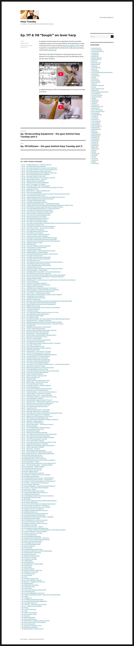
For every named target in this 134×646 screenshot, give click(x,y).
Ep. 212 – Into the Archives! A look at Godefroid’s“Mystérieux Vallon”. (39, 335)
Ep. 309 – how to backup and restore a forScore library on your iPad (38, 177)
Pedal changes (95, 134)
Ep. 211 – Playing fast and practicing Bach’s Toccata (34, 336)
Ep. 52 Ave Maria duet (27, 565)
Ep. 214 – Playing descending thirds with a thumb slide (35, 332)
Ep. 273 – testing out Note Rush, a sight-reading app (35, 236)
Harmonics (94, 105)
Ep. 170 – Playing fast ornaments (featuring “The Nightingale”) (37, 403)
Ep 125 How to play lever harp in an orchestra (33, 473)
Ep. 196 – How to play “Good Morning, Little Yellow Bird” (36, 361)
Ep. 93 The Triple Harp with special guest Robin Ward (35, 513)
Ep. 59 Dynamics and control (29, 554)
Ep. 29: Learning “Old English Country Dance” (33, 593)
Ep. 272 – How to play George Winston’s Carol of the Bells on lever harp (39, 237)
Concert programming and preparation (101, 72)
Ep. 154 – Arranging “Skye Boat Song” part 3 (33, 429)
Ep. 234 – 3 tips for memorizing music (31, 299)
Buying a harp (95, 64)
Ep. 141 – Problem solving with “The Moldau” (33, 447)
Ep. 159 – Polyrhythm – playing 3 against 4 (32, 421)
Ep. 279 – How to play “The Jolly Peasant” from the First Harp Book (38, 226)
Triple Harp (94, 163)
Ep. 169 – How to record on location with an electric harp (36, 405)
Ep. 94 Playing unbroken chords (29, 512)
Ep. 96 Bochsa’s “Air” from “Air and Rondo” (33, 509)
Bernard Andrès (95, 59)
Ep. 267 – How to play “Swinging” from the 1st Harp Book (36, 246)
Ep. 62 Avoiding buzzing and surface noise (32, 549)
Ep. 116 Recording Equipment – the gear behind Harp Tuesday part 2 (38, 486)
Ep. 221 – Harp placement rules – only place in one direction (36, 320)
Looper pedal (95, 124)
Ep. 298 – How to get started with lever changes (33, 195)
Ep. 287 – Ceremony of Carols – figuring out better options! (36, 213)
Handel (93, 103)
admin (22, 41)
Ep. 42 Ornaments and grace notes (30, 578)
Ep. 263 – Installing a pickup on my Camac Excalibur (34, 252)
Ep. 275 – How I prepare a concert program (32, 233)
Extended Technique (97, 85)
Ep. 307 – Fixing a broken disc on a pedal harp (33, 181)
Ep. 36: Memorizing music (28, 586)
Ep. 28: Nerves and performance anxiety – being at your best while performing (41, 595)
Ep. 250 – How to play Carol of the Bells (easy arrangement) (36, 273)
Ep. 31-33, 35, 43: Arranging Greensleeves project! (34, 590)
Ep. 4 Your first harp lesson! (28, 624)
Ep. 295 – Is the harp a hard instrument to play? (33, 200)
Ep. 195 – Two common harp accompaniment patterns (35, 362)
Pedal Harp (94, 135)
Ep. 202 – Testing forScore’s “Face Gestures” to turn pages (36, 351)
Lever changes (95, 121)
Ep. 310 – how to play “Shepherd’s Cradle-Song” (34, 176)
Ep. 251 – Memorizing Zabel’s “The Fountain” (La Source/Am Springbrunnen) (41, 272)
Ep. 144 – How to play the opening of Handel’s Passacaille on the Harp (39, 442)
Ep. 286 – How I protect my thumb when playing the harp (36, 215)
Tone (93, 157)
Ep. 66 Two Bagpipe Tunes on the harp (31, 543)
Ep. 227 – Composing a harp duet (30, 311)
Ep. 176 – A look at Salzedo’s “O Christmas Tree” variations (36, 393)
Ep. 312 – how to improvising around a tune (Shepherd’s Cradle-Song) (39, 173)
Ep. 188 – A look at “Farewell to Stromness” (32, 374)
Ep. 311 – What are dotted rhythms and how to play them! (36, 174)
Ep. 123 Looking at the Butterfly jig (30, 476)
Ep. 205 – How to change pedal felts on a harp (33, 346)
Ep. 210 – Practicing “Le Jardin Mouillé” (31, 338)
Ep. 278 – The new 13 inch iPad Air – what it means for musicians (38, 228)
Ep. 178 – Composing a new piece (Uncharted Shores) (35, 390)
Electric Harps (95, 82)
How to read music (96, 110)
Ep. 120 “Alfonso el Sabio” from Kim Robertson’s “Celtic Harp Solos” (39, 481)
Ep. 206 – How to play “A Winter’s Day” (31, 345)
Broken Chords (95, 62)
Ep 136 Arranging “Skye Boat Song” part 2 (32, 455)
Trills (93, 161)
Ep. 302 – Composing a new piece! (30, 189)
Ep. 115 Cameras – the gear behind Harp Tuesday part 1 (35, 487)
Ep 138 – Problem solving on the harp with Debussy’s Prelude (37, 452)
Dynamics (94, 79)
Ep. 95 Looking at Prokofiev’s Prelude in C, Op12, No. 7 (35, 510)
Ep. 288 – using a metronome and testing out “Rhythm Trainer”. (38, 212)
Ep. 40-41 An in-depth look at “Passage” (32, 580)
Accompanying (95, 48)
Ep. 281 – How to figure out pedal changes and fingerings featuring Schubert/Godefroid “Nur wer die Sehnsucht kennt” (51, 223)
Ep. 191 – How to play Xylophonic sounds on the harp (35, 369)
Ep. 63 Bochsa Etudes (27, 547)
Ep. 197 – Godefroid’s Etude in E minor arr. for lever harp (36, 359)
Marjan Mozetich (96, 126)
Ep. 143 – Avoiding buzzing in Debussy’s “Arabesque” (35, 444)
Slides (93, 152)
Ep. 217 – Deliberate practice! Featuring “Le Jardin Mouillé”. (36, 327)
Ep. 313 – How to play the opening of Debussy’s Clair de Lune (36, 171)
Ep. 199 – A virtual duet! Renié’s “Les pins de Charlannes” (36, 356)
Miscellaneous (95, 129)
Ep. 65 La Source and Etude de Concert (31, 544)
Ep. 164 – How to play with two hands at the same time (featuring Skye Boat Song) (42, 413)
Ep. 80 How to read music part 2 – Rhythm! (32, 526)
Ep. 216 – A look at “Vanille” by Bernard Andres (33, 328)
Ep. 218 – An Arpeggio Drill (28, 325)
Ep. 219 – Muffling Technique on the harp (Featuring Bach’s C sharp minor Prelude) (42, 324)
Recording (94, 144)
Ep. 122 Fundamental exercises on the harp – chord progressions (38, 478)
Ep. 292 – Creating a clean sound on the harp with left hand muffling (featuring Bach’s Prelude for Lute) (47, 205)
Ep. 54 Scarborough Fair (28, 562)
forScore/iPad (95, 93)
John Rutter (94, 119)
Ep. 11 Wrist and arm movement (29, 612)
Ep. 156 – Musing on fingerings (29, 426)
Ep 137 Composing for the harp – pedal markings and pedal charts (38, 453)
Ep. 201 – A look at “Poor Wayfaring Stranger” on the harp (36, 353)
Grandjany (94, 101)
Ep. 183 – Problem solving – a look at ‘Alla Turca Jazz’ (35, 382)
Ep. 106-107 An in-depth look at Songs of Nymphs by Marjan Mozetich (39, 500)
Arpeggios (94, 53)
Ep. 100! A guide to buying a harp (30, 502)
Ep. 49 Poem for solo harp (28, 569)
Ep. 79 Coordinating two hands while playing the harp (35, 528)
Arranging (94, 54)
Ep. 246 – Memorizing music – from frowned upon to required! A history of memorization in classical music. (49, 280)
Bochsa (93, 61)
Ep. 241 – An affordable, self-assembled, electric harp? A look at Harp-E (39, 288)
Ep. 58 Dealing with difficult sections (31, 556)
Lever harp (94, 122)
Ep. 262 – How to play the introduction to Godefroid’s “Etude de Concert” (40, 254)
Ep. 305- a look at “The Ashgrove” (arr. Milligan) (34, 184)
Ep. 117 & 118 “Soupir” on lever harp (30, 484)
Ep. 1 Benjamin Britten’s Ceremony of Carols (32, 629)
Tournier (25, 47)
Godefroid (94, 100)
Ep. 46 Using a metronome (28, 573)
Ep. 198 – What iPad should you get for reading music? (35, 358)
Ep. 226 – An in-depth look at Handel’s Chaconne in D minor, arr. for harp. (40, 312)
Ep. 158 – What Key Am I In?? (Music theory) (33, 423)
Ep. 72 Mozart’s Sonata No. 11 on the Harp (32, 533)
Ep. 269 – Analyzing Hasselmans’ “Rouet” (32, 242)
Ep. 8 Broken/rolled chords (28, 617)
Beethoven (94, 56)
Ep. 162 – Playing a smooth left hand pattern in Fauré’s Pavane (37, 416)
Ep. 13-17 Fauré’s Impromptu (29, 609)
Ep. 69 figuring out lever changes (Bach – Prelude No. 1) (35, 538)
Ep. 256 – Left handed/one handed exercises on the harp (36, 263)
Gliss (93, 98)
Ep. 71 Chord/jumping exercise (29, 534)
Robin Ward (94, 148)
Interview (94, 116)
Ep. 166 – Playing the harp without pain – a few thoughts (36, 410)
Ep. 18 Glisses (25, 608)
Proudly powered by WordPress (36, 639)
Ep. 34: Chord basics (26, 588)
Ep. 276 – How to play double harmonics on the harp (35, 231)
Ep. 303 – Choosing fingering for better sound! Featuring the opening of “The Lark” (42, 187)
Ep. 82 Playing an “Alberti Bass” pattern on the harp (34, 523)
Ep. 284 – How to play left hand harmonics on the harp (35, 218)
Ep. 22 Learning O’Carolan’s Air (29, 603)
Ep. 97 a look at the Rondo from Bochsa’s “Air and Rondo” (36, 507)
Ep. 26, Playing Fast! (27, 598)
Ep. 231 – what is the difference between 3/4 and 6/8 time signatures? (39, 304)
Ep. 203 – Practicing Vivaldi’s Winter (31, 349)
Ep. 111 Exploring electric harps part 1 (31, 494)
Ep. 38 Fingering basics (27, 583)
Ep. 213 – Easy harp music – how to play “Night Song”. (35, 333)
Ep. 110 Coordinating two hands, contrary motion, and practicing (38, 496)
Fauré (93, 87)
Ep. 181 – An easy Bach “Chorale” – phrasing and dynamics (36, 385)
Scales (93, 150)
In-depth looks (95, 114)
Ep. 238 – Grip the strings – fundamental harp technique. (36, 293)
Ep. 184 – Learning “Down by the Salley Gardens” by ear (35, 380)
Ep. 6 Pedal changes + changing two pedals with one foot (36, 621)
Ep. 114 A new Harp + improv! (29, 489)
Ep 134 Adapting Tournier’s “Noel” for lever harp (34, 458)
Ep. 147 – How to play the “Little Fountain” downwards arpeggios (38, 437)
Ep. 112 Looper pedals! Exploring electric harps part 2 (35, 492)
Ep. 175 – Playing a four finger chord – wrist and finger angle (37, 395)
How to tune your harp (97, 111)
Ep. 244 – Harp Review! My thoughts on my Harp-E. (34, 283)
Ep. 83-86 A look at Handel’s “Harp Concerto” (33, 522)
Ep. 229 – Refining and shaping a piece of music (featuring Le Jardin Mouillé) (41, 307)
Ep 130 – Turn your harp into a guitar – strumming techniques (37, 465)
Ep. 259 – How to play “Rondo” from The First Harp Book (36, 259)
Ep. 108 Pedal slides (26, 499)
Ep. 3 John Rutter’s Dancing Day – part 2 (32, 625)
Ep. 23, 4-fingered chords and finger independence (34, 601)
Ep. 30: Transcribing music (28, 591)
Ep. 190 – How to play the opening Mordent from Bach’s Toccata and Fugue (40, 371)
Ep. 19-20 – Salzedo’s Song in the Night (31, 606)
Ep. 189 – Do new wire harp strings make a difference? (35, 372)
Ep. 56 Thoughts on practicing (29, 559)
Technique (94, 153)
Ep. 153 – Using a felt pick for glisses (31, 431)
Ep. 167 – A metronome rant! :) (29, 408)
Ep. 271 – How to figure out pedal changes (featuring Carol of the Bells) (39, 239)
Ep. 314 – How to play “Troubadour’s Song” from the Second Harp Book (39, 169)
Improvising (95, 113)
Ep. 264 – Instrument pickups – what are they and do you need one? (38, 250)
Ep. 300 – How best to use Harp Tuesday (31, 192)
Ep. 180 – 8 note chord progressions (31, 387)
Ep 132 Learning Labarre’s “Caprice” (31, 461)
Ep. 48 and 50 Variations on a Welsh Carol (32, 570)
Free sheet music (24, 45)
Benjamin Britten (96, 58)
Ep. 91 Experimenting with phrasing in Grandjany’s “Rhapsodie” (38, 517)
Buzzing (94, 66)
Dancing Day (95, 75)
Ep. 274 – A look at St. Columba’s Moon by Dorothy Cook (35, 234)
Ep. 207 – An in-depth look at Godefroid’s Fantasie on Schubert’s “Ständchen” (41, 343)
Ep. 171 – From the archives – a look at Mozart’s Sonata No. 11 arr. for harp (40, 401)
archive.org (52, 50)
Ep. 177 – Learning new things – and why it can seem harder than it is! (39, 392)
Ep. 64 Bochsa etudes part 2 (28, 546)
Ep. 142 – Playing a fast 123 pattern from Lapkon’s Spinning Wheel (38, 445)
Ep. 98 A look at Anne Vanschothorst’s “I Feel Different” (36, 505)
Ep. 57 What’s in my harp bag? (29, 557)
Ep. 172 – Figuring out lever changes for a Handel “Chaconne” (37, 400)
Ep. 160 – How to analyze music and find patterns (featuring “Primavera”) (40, 419)
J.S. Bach (94, 118)
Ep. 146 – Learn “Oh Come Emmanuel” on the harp (34, 439)
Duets (93, 77)
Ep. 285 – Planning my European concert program (34, 216)
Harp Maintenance (96, 106)
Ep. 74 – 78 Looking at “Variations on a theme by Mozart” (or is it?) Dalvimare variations (43, 530)
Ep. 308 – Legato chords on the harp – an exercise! (34, 179)
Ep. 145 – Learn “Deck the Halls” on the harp (33, 440)
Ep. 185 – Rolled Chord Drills (29, 379)
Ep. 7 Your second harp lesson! (29, 619)
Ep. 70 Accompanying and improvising (31, 536)
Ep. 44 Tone (24, 577)
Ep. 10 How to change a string (29, 614)
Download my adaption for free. (70, 45)
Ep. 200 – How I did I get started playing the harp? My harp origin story (39, 354)
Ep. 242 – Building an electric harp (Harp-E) (33, 286)
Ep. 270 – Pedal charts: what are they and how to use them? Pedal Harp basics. (41, 241)
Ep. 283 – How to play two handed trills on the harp (34, 220)
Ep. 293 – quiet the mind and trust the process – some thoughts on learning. (41, 203)
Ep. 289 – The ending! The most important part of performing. (37, 210)
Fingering (94, 90)
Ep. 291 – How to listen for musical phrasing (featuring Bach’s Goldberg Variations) (42, 207)
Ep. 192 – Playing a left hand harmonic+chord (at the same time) (38, 367)
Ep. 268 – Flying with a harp (29, 244)
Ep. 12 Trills (24, 611)
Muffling (94, 132)
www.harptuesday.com (106, 17)
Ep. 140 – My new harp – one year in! (31, 448)
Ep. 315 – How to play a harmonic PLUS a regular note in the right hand (39, 168)
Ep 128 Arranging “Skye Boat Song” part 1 (32, 468)
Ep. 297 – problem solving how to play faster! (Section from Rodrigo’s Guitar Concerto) (43, 197)
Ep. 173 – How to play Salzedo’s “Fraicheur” (32, 398)
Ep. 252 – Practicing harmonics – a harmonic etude (34, 270)
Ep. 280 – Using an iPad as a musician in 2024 (33, 225)
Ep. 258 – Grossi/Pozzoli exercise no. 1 (31, 260)
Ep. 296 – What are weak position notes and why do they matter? (38, 199)
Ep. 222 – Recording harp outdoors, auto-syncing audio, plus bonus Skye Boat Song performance (46, 319)
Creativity (94, 74)
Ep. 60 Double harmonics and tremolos (31, 552)
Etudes (93, 84)
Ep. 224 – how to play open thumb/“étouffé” (33, 315)
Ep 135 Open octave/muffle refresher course (32, 457)
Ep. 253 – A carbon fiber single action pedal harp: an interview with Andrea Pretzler (42, 268)
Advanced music (96, 49)
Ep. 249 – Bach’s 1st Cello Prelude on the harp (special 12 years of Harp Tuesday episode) (43, 275)
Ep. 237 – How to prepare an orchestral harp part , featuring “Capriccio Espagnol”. (42, 294)
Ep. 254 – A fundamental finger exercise (32, 267)
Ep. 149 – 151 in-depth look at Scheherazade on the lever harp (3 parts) (39, 434)
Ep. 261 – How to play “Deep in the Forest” (32, 255)
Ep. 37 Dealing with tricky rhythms (30, 585)
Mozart (93, 131)
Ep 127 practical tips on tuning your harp (32, 470)
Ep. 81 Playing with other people (29, 525)
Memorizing (95, 127)
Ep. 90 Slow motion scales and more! (31, 518)
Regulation (94, 145)
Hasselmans (95, 108)
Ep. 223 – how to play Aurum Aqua (30, 317)
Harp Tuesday (28, 21)
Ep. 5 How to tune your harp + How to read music (34, 622)
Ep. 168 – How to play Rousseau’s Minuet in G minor (35, 406)
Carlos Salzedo (95, 67)
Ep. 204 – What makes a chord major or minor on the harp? (36, 348)
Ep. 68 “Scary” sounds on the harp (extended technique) (36, 539)
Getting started (95, 97)
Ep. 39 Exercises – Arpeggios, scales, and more (33, 582)
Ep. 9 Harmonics (26, 616)
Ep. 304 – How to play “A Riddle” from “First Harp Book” (36, 186)
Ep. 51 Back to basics (27, 567)
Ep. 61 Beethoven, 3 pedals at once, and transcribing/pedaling (37, 551)
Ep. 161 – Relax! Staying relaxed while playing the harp (35, 418)
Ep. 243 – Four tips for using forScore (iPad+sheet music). (36, 285)
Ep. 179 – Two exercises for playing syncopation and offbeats (37, 388)
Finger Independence (97, 88)
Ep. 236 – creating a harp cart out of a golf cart (33, 296)
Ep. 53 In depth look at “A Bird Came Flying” (32, 564)
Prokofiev (94, 142)
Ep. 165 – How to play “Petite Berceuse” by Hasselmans (35, 411)
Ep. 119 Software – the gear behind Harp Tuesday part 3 (35, 483)
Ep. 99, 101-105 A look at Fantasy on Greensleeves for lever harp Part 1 (39, 504)
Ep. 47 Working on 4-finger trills (30, 572)
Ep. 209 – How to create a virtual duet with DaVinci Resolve (36, 340)
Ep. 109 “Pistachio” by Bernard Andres (31, 497)
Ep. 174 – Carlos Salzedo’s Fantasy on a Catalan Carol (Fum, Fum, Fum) (39, 397)
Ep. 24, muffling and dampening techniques (32, 599)
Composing (94, 71)
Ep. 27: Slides (25, 596)
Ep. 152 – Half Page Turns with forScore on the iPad (34, 432)
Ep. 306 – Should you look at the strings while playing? (35, 182)
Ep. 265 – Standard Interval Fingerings (31, 249)
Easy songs (94, 80)
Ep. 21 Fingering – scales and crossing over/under (34, 604)
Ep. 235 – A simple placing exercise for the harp (33, 298)
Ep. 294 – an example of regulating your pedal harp (34, 202)
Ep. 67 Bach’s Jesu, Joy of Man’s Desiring (32, 541)
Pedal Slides (94, 137)
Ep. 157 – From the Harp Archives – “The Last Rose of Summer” (38, 424)
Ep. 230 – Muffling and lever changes (31, 306)
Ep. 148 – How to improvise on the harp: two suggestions (36, 435)
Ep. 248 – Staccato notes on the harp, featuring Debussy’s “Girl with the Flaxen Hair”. (43, 276)
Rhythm (94, 147)
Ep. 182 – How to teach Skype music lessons (32, 384)
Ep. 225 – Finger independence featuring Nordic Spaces (35, 314)
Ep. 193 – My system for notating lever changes (33, 366)
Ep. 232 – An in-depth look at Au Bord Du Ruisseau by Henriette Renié (39, 302)
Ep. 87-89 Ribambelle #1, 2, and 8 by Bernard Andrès (35, 520)
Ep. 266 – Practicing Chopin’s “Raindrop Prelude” (34, 247)
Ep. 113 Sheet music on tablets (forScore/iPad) (33, 491)
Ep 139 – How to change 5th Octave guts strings (33, 450)
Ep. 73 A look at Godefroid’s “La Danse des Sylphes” (34, 531)
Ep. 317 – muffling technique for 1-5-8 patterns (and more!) (37, 164)
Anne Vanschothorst (97, 51)
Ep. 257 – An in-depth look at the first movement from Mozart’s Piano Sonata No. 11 (42, 262)
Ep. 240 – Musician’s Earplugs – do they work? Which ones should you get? (40, 289)
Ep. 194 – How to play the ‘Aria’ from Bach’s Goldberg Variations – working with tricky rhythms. (46, 364)
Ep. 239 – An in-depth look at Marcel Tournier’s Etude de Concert (38, 291)
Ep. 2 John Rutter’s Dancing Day (29, 627)
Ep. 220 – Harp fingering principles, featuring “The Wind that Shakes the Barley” (42, 322)
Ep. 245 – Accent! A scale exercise (30, 281)
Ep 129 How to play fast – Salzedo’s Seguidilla (33, 466)
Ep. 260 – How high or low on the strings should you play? (36, 257)
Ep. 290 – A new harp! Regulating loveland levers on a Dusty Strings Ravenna (41, 208)
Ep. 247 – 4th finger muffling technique (31, 278)
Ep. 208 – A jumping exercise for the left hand (33, 341)
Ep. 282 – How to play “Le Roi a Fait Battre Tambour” (35, 221)
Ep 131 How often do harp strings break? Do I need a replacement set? (39, 463)
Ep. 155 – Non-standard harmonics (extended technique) (36, 427)
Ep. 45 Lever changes (27, 575)
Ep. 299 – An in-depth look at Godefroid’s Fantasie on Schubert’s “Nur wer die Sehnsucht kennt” (46, 194)
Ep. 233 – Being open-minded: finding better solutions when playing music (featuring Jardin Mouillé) (47, 301)
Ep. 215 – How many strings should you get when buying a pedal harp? (39, 330)
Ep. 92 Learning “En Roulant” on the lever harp (33, 515)
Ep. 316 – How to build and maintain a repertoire (34, 166)
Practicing (94, 140)
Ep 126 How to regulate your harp (30, 471)
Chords (93, 69)
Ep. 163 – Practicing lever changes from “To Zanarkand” (36, 414)
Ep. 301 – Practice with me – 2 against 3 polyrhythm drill (36, 190)
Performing (94, 139)
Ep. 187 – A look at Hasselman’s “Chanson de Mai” (34, 375)
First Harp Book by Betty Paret (99, 92)
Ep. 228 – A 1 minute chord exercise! (31, 309)
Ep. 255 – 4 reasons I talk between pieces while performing (36, 265)
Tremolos (94, 160)
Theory (93, 155)
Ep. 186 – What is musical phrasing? (31, 377)
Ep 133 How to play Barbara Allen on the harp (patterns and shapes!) (38, 460)
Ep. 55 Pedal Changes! (27, 560)
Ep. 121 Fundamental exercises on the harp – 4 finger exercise (37, 479)
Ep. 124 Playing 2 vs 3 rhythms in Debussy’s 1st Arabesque (36, 474)
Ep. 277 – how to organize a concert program (33, 229)
